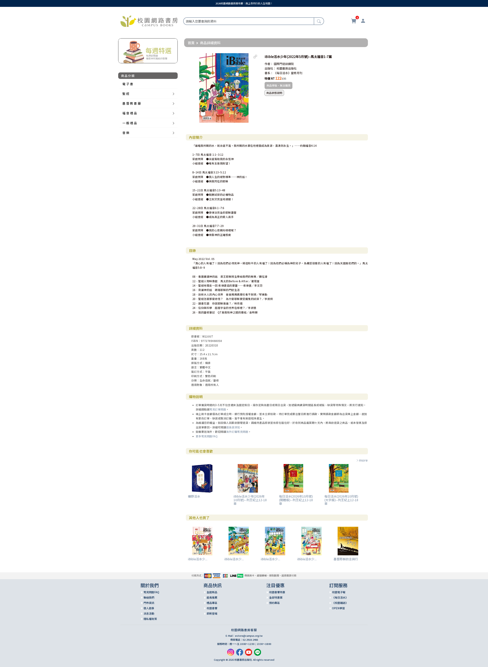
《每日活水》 (340, 597)
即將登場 (212, 613)
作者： (269, 64)
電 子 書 (127, 84)
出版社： (270, 68)
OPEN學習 (338, 608)
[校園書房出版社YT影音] (248, 654)
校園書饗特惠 (277, 592)
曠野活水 (194, 496)
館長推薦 (212, 597)
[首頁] (149, 20)
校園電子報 (338, 592)
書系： (269, 73)
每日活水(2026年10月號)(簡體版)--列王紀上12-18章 (296, 500)
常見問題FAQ (151, 592)
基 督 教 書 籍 (131, 103)
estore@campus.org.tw (249, 635)
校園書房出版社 (287, 68)
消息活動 (149, 613)
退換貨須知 (233, 427)
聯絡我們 (149, 597)
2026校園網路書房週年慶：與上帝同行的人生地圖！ (244, 3)
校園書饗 (212, 608)
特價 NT (270, 78)
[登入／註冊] (363, 21)
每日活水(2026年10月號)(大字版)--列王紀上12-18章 (341, 500)
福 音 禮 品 (129, 113)
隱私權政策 (150, 619)
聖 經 (125, 93)
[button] (255, 57)
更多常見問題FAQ (207, 436)
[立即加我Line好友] (257, 654)
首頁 (191, 42)
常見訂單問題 (217, 409)
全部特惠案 (276, 597)
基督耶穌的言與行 (346, 559)
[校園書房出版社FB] (239, 654)
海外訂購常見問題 (237, 432)
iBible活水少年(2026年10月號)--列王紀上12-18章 (250, 500)
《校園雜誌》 (340, 603)
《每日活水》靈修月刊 (288, 73)
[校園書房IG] (230, 654)
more (363, 460)
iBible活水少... (197, 559)
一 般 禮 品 (129, 123)
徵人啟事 (149, 608)
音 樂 (125, 132)
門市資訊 (149, 603)
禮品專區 (212, 603)
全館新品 (212, 592)
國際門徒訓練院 (284, 64)
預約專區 (274, 603)
